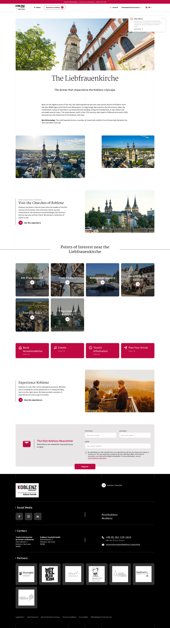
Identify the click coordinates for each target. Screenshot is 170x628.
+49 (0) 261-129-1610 (118, 537)
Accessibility (83, 617)
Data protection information (97, 458)
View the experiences (33, 400)
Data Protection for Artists (50, 617)
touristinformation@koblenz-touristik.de (123, 544)
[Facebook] (19, 516)
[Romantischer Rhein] (50, 574)
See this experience (32, 223)
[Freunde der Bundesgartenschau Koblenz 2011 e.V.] (26, 597)
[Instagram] (28, 516)
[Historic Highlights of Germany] (120, 574)
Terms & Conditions (69, 617)
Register (84, 466)
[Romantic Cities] (97, 574)
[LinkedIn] (38, 516)
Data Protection (32, 617)
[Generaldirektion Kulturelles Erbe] (26, 574)
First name (89, 431)
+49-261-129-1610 (100, 2)
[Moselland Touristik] (73, 574)
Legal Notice (20, 617)
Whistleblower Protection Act (101, 617)
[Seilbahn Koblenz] (143, 574)
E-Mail (87, 442)
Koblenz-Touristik (114, 485)
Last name (123, 431)
